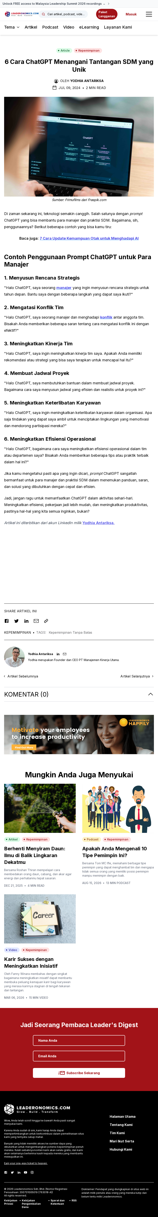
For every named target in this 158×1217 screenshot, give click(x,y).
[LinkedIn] (19, 1172)
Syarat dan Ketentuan (58, 1202)
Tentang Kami (121, 1125)
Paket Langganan (107, 14)
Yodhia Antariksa (87, 81)
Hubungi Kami (121, 1149)
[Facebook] (5, 1172)
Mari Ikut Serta (122, 1141)
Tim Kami (117, 1133)
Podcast (50, 27)
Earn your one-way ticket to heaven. (26, 1163)
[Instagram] (32, 1172)
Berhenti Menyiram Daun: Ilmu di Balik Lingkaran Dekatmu (34, 855)
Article (65, 50)
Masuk (131, 14)
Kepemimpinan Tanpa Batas (70, 632)
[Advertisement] (79, 558)
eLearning (89, 27)
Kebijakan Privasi (10, 1202)
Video (68, 27)
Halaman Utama (123, 1116)
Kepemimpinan (89, 50)
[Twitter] (12, 1172)
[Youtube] (25, 1172)
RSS (74, 1200)
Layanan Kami (118, 27)
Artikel (31, 27)
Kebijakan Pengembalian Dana (31, 1204)
